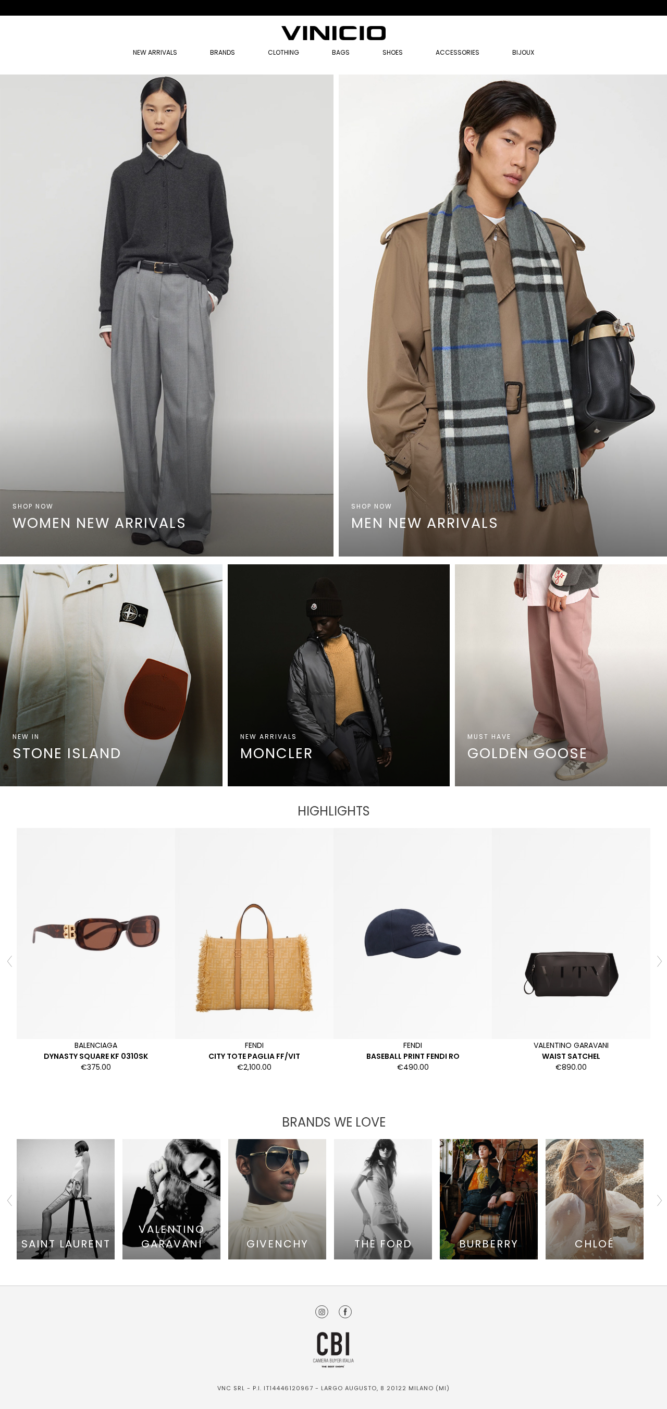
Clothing (283, 52)
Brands (222, 52)
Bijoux (523, 52)
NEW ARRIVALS (155, 52)
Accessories (457, 52)
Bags (341, 52)
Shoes (392, 52)
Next (658, 960)
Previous (9, 960)
